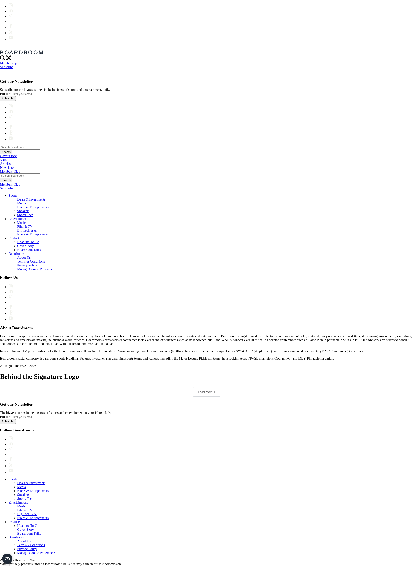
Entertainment (18, 219)
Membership (8, 63)
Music (21, 222)
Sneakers (23, 211)
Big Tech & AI (27, 230)
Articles (5, 163)
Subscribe (6, 67)
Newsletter (7, 167)
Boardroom (16, 253)
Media (21, 203)
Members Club (10, 171)
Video (4, 160)
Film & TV (24, 226)
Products (14, 238)
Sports (13, 195)
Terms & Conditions (31, 261)
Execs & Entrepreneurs (33, 207)
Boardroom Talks (29, 250)
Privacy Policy (27, 265)
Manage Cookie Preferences (36, 269)
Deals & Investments (31, 199)
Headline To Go (28, 242)
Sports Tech (25, 215)
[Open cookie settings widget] (7, 559)
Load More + (206, 392)
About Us (24, 257)
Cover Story (8, 156)
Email (5, 94)
